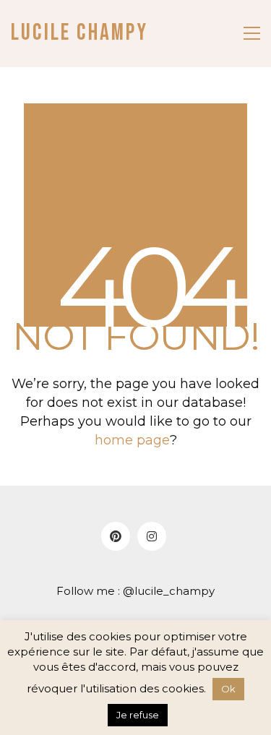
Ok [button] (228, 689)
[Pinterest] (115, 536)
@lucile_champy (169, 591)
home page (132, 440)
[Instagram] (151, 536)
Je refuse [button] (137, 715)
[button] (252, 33)
